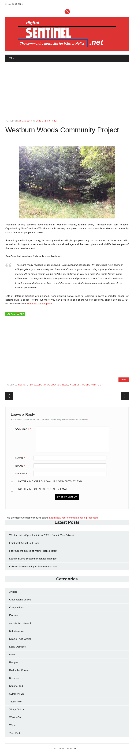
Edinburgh (21, 384)
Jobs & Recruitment (20, 623)
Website (21, 473)
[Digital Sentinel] (67, 47)
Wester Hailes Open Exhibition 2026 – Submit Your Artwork (41, 535)
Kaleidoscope (16, 631)
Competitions (16, 607)
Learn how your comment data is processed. (73, 517)
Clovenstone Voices (20, 599)
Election (13, 615)
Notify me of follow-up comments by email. (52, 481)
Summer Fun (16, 693)
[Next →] (125, 396)
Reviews (13, 678)
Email (20, 465)
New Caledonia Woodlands (45, 384)
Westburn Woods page (39, 303)
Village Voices (16, 709)
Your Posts (15, 733)
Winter (12, 725)
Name (20, 457)
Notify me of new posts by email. (43, 489)
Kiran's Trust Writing (20, 638)
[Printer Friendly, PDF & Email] (15, 314)
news (65, 384)
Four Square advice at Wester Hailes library (33, 550)
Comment (23, 428)
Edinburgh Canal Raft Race (24, 543)
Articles (13, 591)
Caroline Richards (47, 120)
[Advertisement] (67, 87)
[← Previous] (9, 396)
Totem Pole (15, 701)
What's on (97, 384)
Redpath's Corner (19, 670)
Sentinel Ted (16, 685)
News (123, 379)
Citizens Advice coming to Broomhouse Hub (33, 566)
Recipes (13, 662)
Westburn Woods (80, 384)
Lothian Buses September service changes (33, 558)
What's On (15, 717)
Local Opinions (17, 646)
